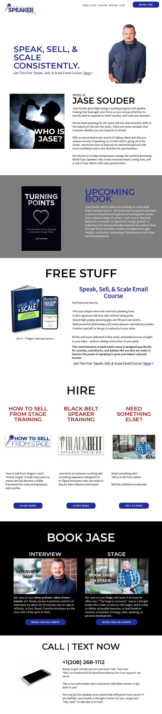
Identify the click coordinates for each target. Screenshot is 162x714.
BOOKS (113, 5)
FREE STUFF (89, 5)
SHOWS (102, 5)
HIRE (122, 5)
